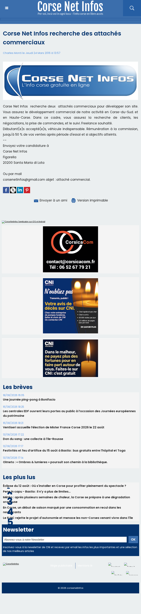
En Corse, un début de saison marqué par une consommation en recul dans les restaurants (62, 509)
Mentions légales (88, 565)
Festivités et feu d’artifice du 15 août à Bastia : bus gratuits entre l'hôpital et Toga (64, 450)
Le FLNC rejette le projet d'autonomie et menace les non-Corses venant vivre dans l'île (68, 518)
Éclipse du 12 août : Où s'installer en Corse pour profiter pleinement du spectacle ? (64, 486)
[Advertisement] (67, 605)
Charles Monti (12, 53)
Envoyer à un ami (53, 200)
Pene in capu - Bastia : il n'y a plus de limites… (36, 491)
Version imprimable (92, 200)
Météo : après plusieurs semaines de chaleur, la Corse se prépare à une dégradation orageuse (66, 499)
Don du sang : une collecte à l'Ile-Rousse (33, 439)
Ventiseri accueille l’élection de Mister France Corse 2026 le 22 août (53, 427)
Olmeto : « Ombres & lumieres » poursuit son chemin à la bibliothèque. (55, 462)
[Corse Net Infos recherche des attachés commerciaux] (70, 63)
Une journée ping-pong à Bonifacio (29, 399)
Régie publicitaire (61, 565)
